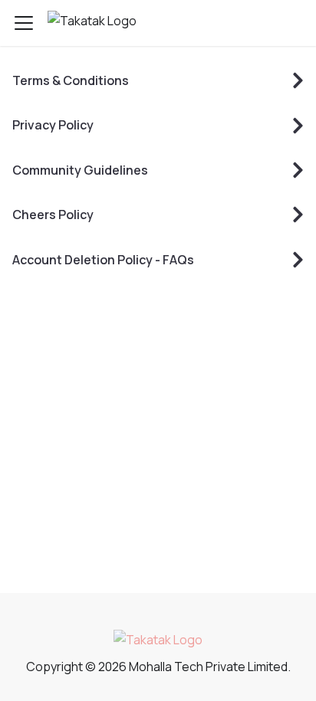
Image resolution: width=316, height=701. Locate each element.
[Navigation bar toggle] (23, 22)
